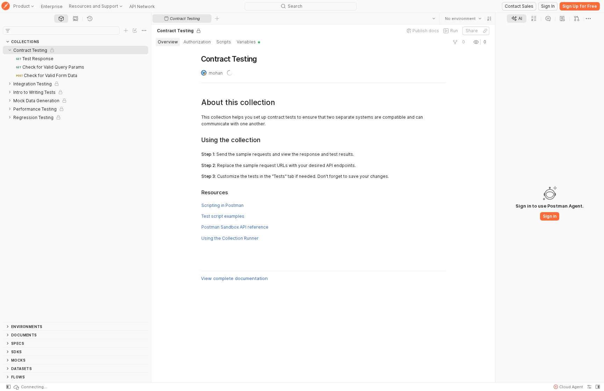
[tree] (75, 184)
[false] (455, 42)
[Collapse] (10, 50)
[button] (489, 18)
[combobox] (462, 18)
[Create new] (126, 30)
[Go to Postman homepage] (5, 6)
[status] (30, 386)
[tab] (61, 18)
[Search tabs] (433, 18)
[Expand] (10, 83)
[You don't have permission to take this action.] (217, 18)
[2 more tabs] (588, 18)
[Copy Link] (485, 31)
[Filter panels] (7, 30)
